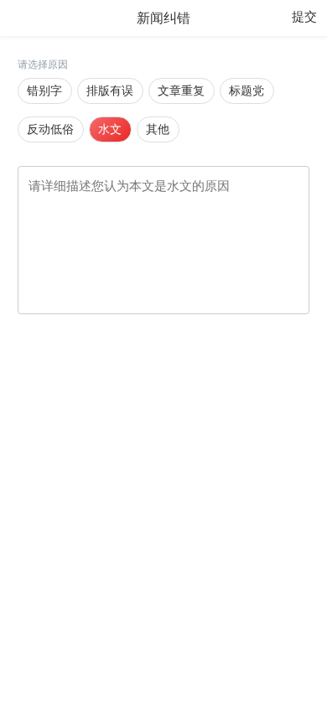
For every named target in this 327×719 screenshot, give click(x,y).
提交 (304, 16)
